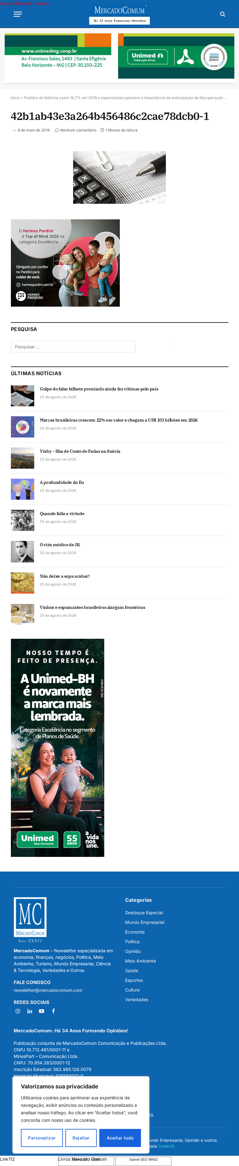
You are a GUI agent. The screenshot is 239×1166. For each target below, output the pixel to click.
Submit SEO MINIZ (143, 1159)
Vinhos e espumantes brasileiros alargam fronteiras (92, 607)
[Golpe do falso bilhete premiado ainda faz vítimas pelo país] (22, 395)
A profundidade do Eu (62, 482)
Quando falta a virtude (62, 513)
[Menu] (18, 14)
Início (15, 97)
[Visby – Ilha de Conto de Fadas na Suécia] (22, 458)
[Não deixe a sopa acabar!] (22, 583)
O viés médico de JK (60, 544)
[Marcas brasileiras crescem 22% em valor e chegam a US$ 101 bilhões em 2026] (22, 426)
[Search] (222, 14)
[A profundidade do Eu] (22, 489)
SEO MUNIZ (28, 1159)
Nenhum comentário (78, 130)
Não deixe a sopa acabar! (65, 576)
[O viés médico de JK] (22, 551)
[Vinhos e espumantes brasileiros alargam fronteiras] (22, 614)
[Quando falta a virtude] (22, 520)
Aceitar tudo (120, 1137)
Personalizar (41, 1137)
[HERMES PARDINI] (65, 305)
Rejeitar (81, 1137)
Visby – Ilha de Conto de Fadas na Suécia (80, 451)
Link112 (7, 1159)
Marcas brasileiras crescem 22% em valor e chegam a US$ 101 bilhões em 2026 (119, 420)
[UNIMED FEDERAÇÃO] (119, 58)
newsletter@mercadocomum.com (48, 990)
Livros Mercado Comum (24, 3)
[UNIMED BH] (57, 855)
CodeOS (166, 1146)
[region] (80, 1115)
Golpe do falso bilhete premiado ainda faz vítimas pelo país (99, 389)
